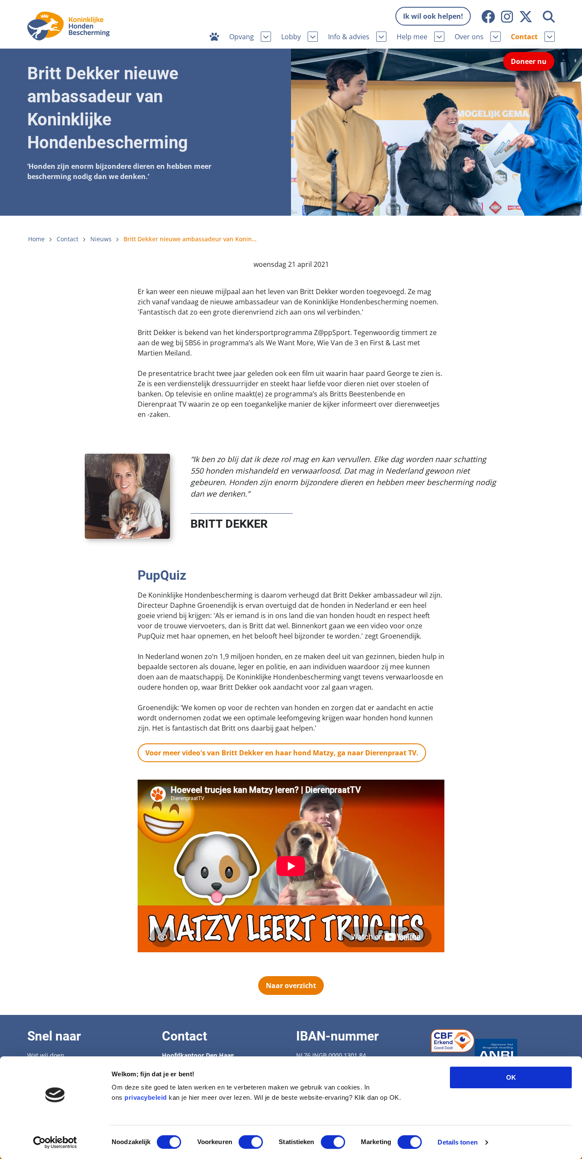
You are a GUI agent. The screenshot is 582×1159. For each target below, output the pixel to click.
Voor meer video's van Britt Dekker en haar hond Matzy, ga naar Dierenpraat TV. (281, 752)
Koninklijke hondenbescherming (71, 26)
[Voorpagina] (214, 36)
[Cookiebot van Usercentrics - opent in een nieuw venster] (55, 1142)
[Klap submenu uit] (266, 37)
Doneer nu (529, 61)
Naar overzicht (291, 985)
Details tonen (457, 1142)
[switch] (251, 1142)
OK (511, 1077)
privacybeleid (145, 1097)
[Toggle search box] (549, 17)
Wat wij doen (45, 1055)
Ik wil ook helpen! (433, 16)
